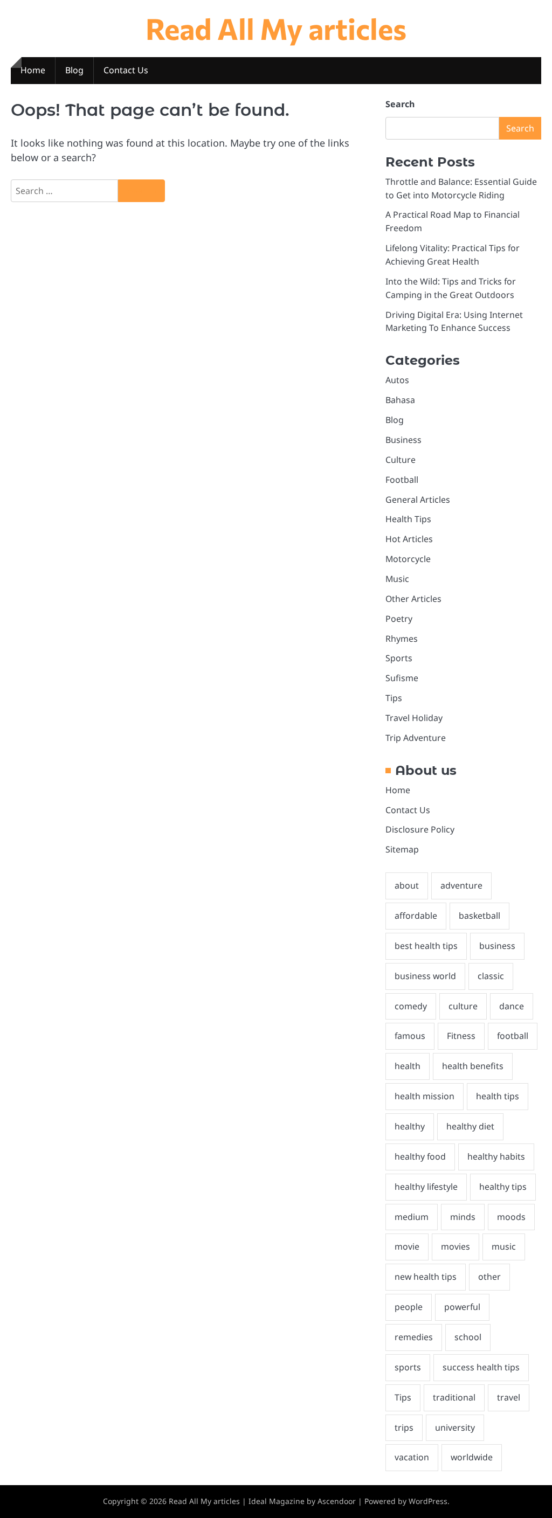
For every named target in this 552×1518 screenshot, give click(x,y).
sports (408, 1367)
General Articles (417, 499)
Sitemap (402, 849)
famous (410, 1036)
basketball (479, 915)
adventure (461, 885)
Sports (398, 658)
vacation (412, 1457)
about (407, 885)
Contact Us (126, 70)
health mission (424, 1096)
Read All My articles (276, 28)
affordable (416, 915)
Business (403, 440)
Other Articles (413, 599)
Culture (400, 460)
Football (401, 480)
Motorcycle (408, 559)
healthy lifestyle (426, 1187)
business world (425, 976)
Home (32, 70)
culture (463, 1006)
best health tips (426, 946)
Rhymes (401, 638)
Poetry (398, 619)
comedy (411, 1006)
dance (511, 1006)
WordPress (428, 1501)
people (409, 1307)
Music (397, 579)
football (512, 1036)
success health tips (481, 1367)
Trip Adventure (415, 738)
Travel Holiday (414, 718)
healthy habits (496, 1156)
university (455, 1427)
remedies (414, 1337)
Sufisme (401, 678)
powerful (462, 1307)
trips (404, 1427)
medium (412, 1217)
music (504, 1246)
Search (400, 104)
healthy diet (470, 1126)
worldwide (472, 1457)
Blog (74, 70)
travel (508, 1397)
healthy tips (503, 1187)
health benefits (472, 1066)
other (489, 1277)
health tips (497, 1096)
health (407, 1066)
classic (491, 976)
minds (462, 1217)
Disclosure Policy (419, 829)
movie (407, 1246)
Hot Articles (409, 539)
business (497, 946)
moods (511, 1217)
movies (455, 1246)
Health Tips (408, 519)
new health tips (426, 1277)
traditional (454, 1397)
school (467, 1337)
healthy (410, 1126)
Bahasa (400, 400)
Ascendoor (337, 1501)
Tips (393, 698)
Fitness (461, 1036)
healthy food (420, 1156)
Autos (397, 380)
